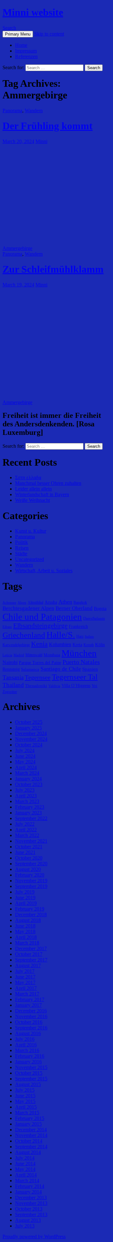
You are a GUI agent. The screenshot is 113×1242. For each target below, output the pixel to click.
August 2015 (28, 1084)
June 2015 (25, 1095)
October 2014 (28, 1141)
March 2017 (27, 993)
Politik (21, 542)
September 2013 (31, 1214)
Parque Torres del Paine (40, 662)
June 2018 (25, 926)
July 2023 (25, 790)
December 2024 (31, 733)
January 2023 (28, 812)
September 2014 (31, 1146)
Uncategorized (29, 559)
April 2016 (26, 1044)
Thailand (13, 685)
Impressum (26, 50)
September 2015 (31, 1078)
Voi (94, 685)
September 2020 (31, 863)
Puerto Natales (81, 661)
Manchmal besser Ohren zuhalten (48, 483)
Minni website (33, 12)
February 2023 (29, 807)
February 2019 (29, 909)
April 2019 (26, 903)
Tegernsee (38, 677)
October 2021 (28, 846)
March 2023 (27, 801)
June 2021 (25, 852)
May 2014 (25, 1169)
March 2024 (27, 773)
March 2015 (27, 1112)
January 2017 (28, 1005)
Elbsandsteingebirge (40, 625)
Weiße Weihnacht (32, 500)
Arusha (51, 602)
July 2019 (25, 892)
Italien (89, 636)
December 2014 (31, 1129)
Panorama (12, 110)
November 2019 (31, 880)
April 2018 (26, 937)
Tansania (13, 677)
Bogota (100, 608)
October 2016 (28, 1022)
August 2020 (28, 869)
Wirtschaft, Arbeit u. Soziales (44, 570)
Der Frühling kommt (48, 125)
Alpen (22, 602)
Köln (100, 644)
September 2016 (31, 1027)
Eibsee (7, 627)
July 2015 (25, 1090)
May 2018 (25, 931)
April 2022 (26, 829)
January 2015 (28, 1124)
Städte (21, 553)
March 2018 (27, 942)
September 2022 (31, 818)
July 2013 (25, 1225)
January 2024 (28, 778)
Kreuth (88, 645)
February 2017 (29, 999)
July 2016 (25, 1039)
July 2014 (25, 1158)
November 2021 (31, 841)
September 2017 (31, 959)
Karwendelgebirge (16, 645)
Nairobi (10, 662)
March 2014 (27, 1180)
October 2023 (28, 784)
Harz (79, 636)
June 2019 (25, 897)
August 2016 (28, 1033)
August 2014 (28, 1152)
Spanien (90, 669)
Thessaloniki (36, 685)
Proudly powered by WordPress (34, 1236)
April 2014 (26, 1175)
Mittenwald (33, 655)
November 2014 (31, 1135)
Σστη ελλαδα (28, 477)
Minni (41, 141)
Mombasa (52, 654)
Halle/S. (60, 635)
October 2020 (28, 858)
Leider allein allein (33, 488)
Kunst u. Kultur (30, 531)
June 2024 (25, 756)
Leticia (7, 655)
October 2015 (28, 1073)
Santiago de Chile (60, 669)
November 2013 (31, 1203)
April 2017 (26, 988)
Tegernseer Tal (75, 676)
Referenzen (26, 56)
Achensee (9, 602)
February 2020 (29, 875)
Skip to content (49, 33)
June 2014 (25, 1163)
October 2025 (28, 722)
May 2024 (25, 761)
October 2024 (28, 744)
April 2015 (26, 1107)
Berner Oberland (74, 608)
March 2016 (27, 1050)
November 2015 (31, 1067)
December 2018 (31, 914)
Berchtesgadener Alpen (28, 608)
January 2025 (28, 727)
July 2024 (25, 750)
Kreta (77, 644)
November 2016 (31, 1016)
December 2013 (31, 1197)
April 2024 (26, 767)
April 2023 (26, 795)
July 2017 (25, 971)
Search (9, 27)
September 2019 (31, 886)
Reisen (22, 548)
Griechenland (24, 635)
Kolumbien (60, 644)
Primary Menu (17, 34)
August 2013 (28, 1220)
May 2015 (25, 1101)
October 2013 (28, 1209)
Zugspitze (10, 692)
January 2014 (28, 1192)
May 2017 (25, 982)
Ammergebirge (17, 248)
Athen (65, 602)
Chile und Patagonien (42, 617)
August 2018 (28, 920)
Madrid (18, 655)
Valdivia (54, 686)
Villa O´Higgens (76, 685)
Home (21, 45)
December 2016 (31, 1010)
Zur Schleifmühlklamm (53, 269)
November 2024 (31, 739)
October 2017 (28, 954)
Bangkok (80, 602)
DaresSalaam (94, 618)
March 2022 (27, 835)
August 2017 (28, 965)
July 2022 (25, 824)
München (79, 653)
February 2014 (29, 1186)
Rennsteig (11, 669)
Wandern (34, 110)
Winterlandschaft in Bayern (42, 494)
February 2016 (29, 1056)
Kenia (39, 644)
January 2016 (28, 1061)
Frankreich (78, 626)
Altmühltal (35, 602)
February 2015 (29, 1118)
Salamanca (30, 669)
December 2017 (31, 948)
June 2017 (25, 976)
